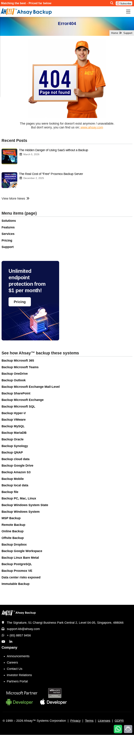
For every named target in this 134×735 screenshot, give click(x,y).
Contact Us (14, 669)
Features (8, 227)
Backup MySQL (13, 426)
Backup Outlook (14, 380)
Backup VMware (14, 419)
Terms (89, 720)
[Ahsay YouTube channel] (3, 641)
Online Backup (13, 531)
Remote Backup (13, 525)
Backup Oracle (13, 439)
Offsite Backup (13, 538)
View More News (13, 198)
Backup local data (15, 485)
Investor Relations (19, 675)
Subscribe (125, 3)
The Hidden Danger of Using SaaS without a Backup (53, 150)
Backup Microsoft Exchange (23, 400)
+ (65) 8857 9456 (19, 635)
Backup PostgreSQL (17, 564)
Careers (12, 662)
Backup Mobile (13, 479)
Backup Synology (15, 446)
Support (8, 247)
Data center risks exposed (21, 577)
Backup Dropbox (14, 544)
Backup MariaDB (14, 432)
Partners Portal (17, 681)
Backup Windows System (21, 511)
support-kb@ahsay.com (23, 629)
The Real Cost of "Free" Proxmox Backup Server (51, 174)
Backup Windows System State (25, 505)
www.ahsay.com (91, 127)
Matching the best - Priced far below (26, 3)
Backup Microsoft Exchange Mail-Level (31, 386)
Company (9, 647)
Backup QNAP (12, 452)
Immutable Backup (15, 584)
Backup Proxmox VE (17, 570)
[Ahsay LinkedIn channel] (10, 641)
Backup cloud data (15, 459)
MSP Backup (11, 518)
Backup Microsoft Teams (20, 367)
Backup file (10, 492)
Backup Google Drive (17, 465)
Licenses (104, 720)
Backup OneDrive (15, 373)
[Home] (40, 11)
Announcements (18, 656)
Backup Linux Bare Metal (20, 557)
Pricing (7, 240)
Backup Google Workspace (22, 551)
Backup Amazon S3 (16, 472)
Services (8, 234)
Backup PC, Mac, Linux (19, 498)
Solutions (9, 220)
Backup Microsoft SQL (18, 406)
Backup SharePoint (16, 393)
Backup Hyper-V (14, 413)
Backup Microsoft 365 (18, 360)
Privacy (75, 720)
